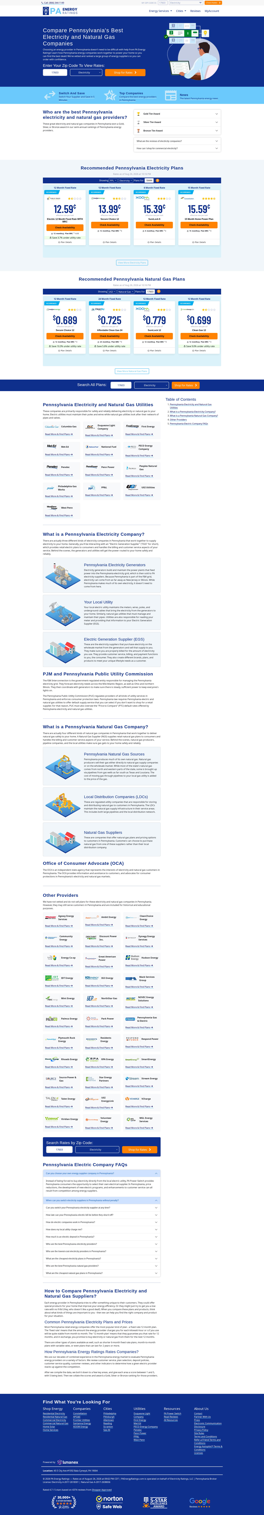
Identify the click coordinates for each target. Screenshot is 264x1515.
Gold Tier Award (151, 114)
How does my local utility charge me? (64, 1229)
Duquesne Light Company (142, 1415)
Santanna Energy (82, 1423)
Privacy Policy (201, 1429)
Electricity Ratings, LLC (181, 1478)
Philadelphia (109, 1413)
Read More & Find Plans (59, 434)
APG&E (76, 1416)
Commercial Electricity (54, 1420)
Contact (198, 1413)
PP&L (136, 1436)
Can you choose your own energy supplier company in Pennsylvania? (80, 1173)
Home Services (50, 1429)
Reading (107, 1423)
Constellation (80, 1413)
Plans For (139, 180)
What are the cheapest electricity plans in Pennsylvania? (73, 1258)
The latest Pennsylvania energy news (199, 98)
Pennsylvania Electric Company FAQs (189, 423)
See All (106, 1429)
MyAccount (212, 11)
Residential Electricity (54, 1413)
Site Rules (199, 1433)
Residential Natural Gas (55, 1416)
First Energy (140, 1420)
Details (66, 242)
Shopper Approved (102, 1489)
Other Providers (178, 419)
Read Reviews (171, 1416)
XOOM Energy (80, 1426)
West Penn (139, 1439)
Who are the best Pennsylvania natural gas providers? (72, 1266)
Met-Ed (137, 1423)
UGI (111, 291)
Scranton (108, 1426)
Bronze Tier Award (153, 131)
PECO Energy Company (146, 1426)
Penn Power (140, 1433)
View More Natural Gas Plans (132, 371)
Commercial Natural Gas (55, 1423)
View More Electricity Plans (132, 262)
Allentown (108, 1420)
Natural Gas (125, 291)
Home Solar (49, 1426)
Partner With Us (202, 1416)
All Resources (171, 1420)
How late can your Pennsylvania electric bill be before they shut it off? (79, 1215)
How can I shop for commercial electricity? (157, 148)
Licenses (198, 1452)
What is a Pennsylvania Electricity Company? (193, 411)
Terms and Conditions (205, 1436)
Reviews (195, 11)
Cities (180, 11)
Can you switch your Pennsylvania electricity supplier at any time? (78, 1208)
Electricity (125, 180)
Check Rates (212, 2)
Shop (123, 72)
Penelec (138, 1429)
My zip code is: (149, 3)
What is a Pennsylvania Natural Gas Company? (194, 415)
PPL (112, 180)
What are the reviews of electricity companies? (159, 141)
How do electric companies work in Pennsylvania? (70, 1222)
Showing (103, 180)
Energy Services (159, 11)
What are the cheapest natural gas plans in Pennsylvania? (74, 1273)
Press (197, 1420)
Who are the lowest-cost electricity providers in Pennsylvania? (76, 1251)
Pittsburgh (109, 1416)
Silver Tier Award (152, 122)
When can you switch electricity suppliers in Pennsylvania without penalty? (82, 1200)
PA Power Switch (172, 1413)
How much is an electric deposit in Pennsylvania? (70, 1237)
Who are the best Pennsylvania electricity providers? (71, 1244)
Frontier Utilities (81, 1420)
